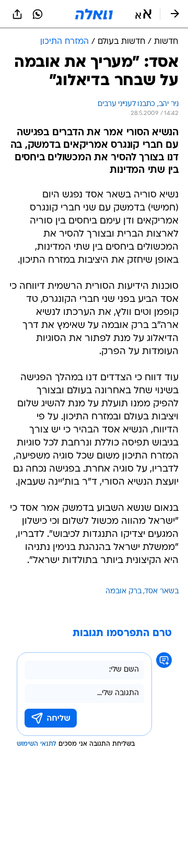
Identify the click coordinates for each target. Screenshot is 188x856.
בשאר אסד (162, 591)
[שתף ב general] (17, 14)
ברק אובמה (123, 591)
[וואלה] (94, 14)
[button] (143, 14)
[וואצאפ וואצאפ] (37, 14)
